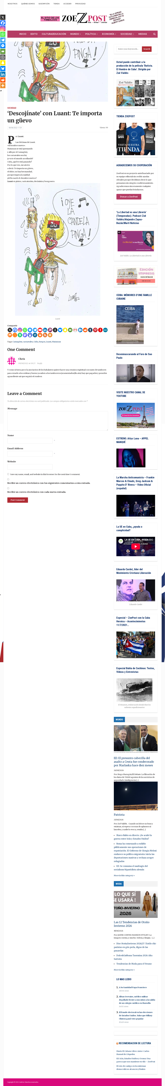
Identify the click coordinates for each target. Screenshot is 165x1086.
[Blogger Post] (2, 57)
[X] (10, 330)
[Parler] (50, 330)
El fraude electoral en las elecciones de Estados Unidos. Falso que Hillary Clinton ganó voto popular (135, 1015)
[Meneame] (15, 335)
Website (11, 461)
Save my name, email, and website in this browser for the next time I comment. (45, 474)
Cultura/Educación (54, 34)
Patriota (119, 814)
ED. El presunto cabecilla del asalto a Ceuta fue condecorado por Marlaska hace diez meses (134, 761)
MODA (119, 883)
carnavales (28, 342)
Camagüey (17, 342)
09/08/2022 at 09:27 (26, 363)
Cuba (36, 342)
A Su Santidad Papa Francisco (133, 987)
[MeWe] (105, 330)
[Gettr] (100, 330)
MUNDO (119, 719)
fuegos (42, 342)
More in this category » (124, 875)
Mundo (74, 34)
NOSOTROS (12, 4)
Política (90, 34)
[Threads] (55, 330)
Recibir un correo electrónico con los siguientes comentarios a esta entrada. (48, 483)
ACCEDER (67, 4)
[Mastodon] (25, 335)
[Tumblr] (90, 330)
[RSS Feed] (45, 335)
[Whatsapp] (25, 330)
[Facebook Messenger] (30, 330)
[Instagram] (20, 330)
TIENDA (56, 4)
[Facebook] (15, 330)
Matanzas (56, 342)
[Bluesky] (60, 330)
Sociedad (126, 34)
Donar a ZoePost (129, 196)
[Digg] (35, 335)
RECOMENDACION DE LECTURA (135, 1043)
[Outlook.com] (80, 330)
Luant (48, 342)
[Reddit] (85, 330)
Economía (108, 34)
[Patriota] (136, 797)
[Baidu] (30, 335)
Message (12, 408)
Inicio (22, 34)
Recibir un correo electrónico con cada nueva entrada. (36, 492)
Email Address (15, 448)
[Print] (40, 335)
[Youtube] (40, 330)
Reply (39, 363)
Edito (34, 34)
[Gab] (20, 335)
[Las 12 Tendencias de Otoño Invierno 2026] (136, 904)
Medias (142, 34)
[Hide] (1, 91)
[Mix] (10, 335)
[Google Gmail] (75, 330)
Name (10, 435)
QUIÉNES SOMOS (28, 4)
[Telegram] (35, 330)
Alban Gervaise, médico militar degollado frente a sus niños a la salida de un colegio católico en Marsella (137, 999)
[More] (50, 335)
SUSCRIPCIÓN (44, 4)
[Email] (70, 330)
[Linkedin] (45, 330)
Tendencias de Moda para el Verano (134, 964)
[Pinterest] (95, 330)
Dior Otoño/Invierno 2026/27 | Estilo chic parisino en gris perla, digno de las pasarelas (135, 947)
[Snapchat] (65, 330)
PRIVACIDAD (80, 4)
